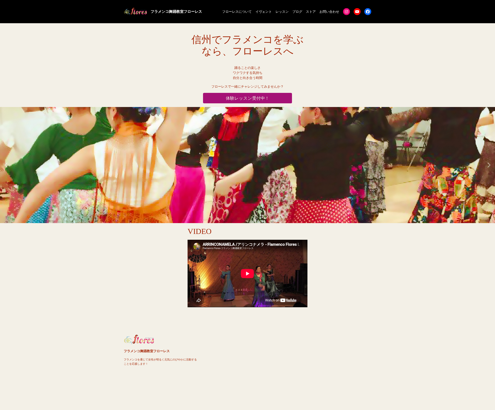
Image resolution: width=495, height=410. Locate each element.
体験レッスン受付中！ (247, 98)
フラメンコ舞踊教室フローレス (176, 11)
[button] (247, 165)
